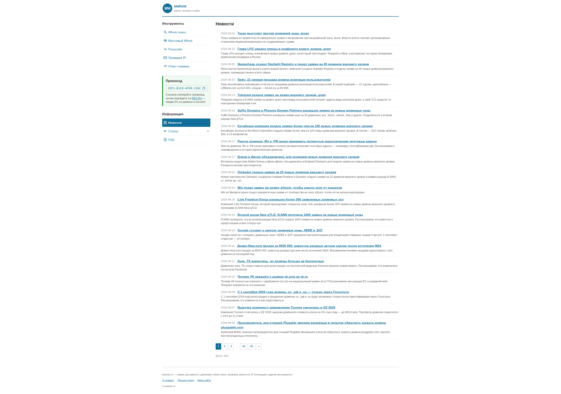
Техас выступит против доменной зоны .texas (273, 33)
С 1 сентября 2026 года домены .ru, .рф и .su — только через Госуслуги (293, 292)
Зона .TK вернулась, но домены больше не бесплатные (280, 261)
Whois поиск (177, 32)
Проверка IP (177, 57)
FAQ (169, 139)
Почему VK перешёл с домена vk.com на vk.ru (273, 276)
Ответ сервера (178, 66)
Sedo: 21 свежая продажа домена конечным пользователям (284, 79)
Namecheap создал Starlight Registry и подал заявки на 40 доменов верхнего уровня (303, 64)
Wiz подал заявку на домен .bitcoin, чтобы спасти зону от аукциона (290, 187)
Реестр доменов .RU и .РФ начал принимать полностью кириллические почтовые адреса (307, 141)
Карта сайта (204, 380)
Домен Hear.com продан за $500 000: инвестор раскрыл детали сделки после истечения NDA (309, 246)
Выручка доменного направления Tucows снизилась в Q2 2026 (286, 307)
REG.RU (197, 98)
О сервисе (168, 380)
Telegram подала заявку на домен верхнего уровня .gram (282, 95)
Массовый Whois (180, 40)
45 (251, 346)
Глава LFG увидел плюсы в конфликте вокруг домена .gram (284, 49)
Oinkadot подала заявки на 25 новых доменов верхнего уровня (287, 172)
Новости (175, 122)
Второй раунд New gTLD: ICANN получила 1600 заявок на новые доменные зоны (300, 214)
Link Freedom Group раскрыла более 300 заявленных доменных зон (290, 199)
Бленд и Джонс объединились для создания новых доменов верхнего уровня (298, 157)
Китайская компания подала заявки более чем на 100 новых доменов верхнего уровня (305, 126)
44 (243, 346)
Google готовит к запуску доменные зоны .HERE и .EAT (280, 230)
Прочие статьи (186, 380)
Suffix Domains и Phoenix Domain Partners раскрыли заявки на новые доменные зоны (304, 110)
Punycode (173, 49)
